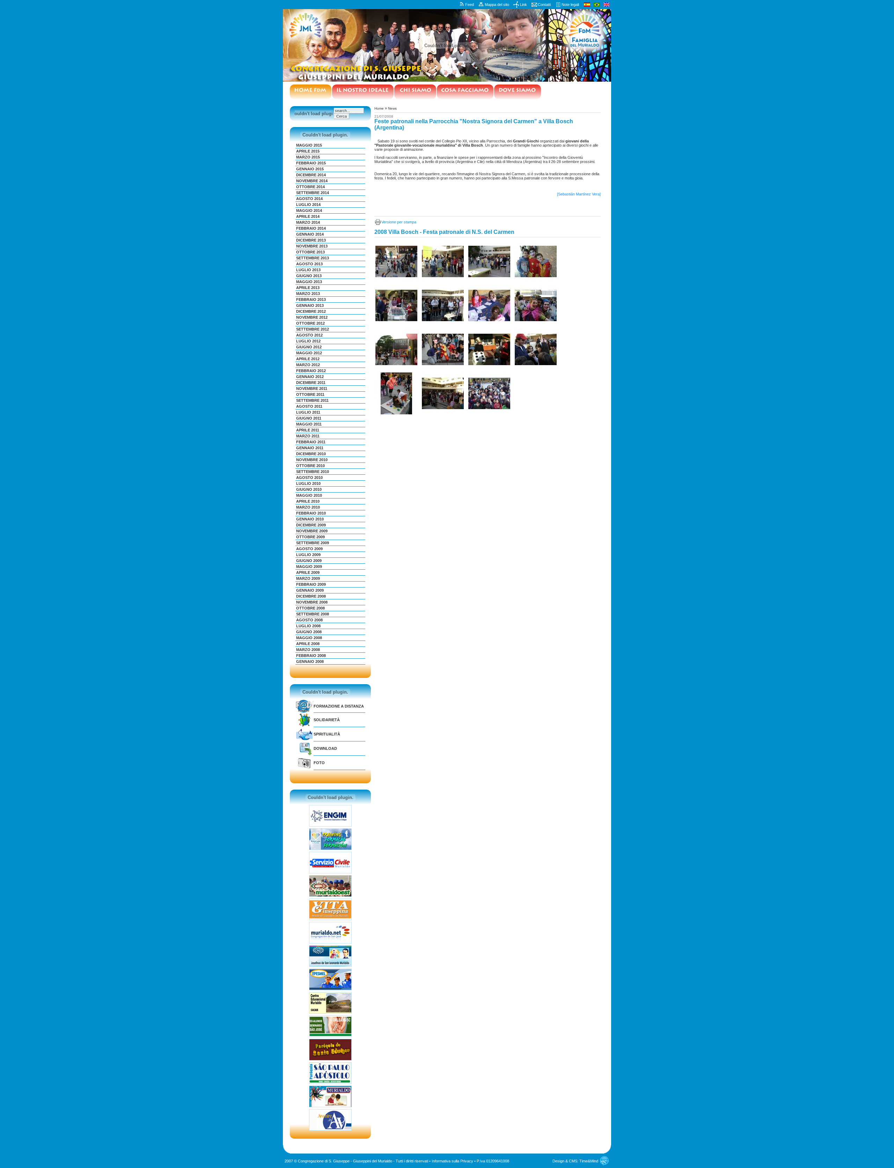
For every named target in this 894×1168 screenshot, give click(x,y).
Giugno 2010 (309, 489)
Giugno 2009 (309, 561)
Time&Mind (588, 1161)
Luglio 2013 (308, 270)
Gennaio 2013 (310, 305)
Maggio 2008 (309, 638)
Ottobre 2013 (310, 252)
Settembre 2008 (312, 614)
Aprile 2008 (308, 644)
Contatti (544, 4)
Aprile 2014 (308, 216)
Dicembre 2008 (311, 596)
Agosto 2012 (309, 335)
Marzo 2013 (308, 293)
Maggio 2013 (309, 282)
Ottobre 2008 (310, 608)
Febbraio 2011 (310, 442)
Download (325, 748)
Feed (469, 4)
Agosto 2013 (309, 264)
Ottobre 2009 (310, 537)
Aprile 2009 (308, 572)
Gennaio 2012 (310, 377)
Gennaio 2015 (310, 169)
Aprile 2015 (308, 151)
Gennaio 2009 (310, 590)
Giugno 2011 (308, 418)
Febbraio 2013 (311, 299)
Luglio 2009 (308, 555)
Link (523, 4)
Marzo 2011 (308, 436)
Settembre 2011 (312, 400)
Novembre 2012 (312, 317)
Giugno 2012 (309, 347)
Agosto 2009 (309, 549)
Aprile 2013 (308, 288)
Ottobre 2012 (310, 323)
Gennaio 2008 (310, 661)
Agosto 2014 (309, 199)
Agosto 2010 (309, 477)
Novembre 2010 (312, 460)
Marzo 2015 (308, 157)
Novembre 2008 (312, 602)
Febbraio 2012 (311, 371)
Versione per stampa (398, 222)
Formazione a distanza (339, 706)
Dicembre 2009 (311, 525)
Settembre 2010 (312, 472)
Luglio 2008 (308, 626)
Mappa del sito (497, 4)
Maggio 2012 (309, 353)
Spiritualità (327, 734)
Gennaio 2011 (309, 448)
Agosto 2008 (309, 620)
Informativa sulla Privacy (452, 1161)
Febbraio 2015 (311, 163)
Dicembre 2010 (311, 454)
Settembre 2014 (312, 193)
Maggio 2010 (309, 495)
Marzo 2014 (308, 222)
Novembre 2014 (312, 181)
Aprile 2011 (307, 430)
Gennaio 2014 (310, 234)
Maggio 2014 (309, 210)
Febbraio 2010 (311, 513)
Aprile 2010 (308, 501)
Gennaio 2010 (310, 519)
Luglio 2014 (308, 204)
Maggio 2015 (309, 145)
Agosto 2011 (309, 406)
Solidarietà (327, 720)
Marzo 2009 (308, 578)
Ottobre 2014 (310, 187)
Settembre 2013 (312, 258)
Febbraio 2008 (311, 655)
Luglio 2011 (308, 412)
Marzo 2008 (308, 650)
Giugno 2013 (309, 276)
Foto (319, 763)
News (392, 108)
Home (379, 108)
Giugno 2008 (309, 632)
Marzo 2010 (308, 507)
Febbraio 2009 (311, 584)
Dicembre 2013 (311, 240)
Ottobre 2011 (310, 394)
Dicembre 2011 (310, 382)
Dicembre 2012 (311, 311)
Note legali (570, 4)
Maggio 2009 (309, 566)
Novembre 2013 (312, 246)
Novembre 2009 (312, 531)
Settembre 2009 (312, 543)
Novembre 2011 (311, 388)
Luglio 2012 (308, 341)
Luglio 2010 (308, 483)
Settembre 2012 (312, 329)
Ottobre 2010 (310, 466)
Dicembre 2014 (311, 175)
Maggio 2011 (309, 424)
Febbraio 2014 (311, 228)
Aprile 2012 (308, 359)
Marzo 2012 (308, 365)
